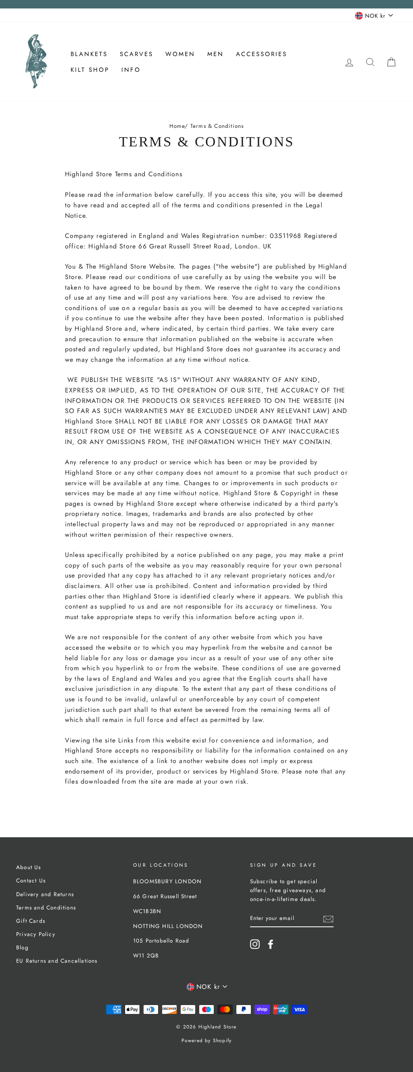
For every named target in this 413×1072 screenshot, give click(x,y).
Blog (22, 947)
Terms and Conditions (46, 907)
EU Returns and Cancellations (57, 961)
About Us (28, 867)
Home (177, 126)
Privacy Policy (35, 934)
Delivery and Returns (45, 894)
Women (180, 54)
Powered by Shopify (206, 1040)
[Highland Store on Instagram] (255, 944)
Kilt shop (90, 69)
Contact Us (31, 880)
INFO (131, 69)
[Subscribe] (328, 918)
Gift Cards (30, 921)
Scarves (136, 54)
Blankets (89, 54)
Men (215, 54)
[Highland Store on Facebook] (270, 944)
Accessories (261, 54)
